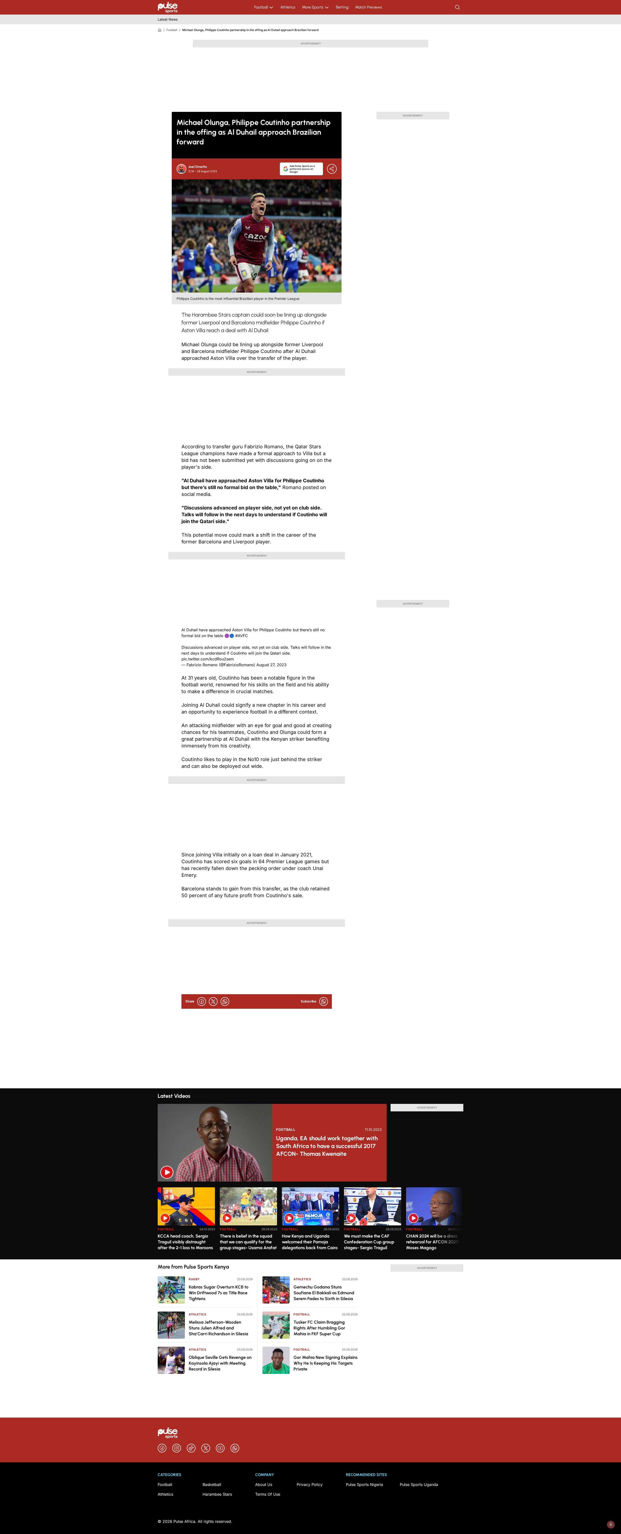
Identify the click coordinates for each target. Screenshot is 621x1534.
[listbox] (310, 1220)
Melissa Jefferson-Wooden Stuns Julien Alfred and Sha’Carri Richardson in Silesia (218, 1328)
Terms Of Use (267, 1494)
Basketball (212, 1484)
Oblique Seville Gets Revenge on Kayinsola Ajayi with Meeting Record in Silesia (220, 1363)
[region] (310, 1220)
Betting (342, 7)
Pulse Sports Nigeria (364, 1484)
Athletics (287, 7)
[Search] (458, 7)
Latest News (168, 19)
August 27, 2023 (271, 664)
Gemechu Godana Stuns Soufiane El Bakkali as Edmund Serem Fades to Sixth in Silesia (324, 1292)
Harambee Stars (217, 1494)
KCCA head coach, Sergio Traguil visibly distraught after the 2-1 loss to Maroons (185, 1241)
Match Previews (368, 7)
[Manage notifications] (611, 1524)
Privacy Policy (310, 1484)
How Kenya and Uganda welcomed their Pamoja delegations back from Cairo (310, 1241)
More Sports (312, 7)
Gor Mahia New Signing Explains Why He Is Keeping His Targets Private (326, 1363)
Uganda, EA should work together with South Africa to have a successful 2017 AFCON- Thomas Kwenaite (327, 1146)
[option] (186, 1221)
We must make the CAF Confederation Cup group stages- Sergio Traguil (369, 1241)
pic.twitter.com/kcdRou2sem (207, 658)
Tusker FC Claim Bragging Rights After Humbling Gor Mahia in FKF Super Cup (319, 1328)
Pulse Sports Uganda (419, 1484)
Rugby (194, 1279)
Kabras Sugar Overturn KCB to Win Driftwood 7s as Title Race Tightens (218, 1292)
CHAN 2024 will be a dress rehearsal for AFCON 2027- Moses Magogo (433, 1241)
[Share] (332, 169)
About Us (263, 1484)
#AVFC (241, 635)
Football (261, 7)
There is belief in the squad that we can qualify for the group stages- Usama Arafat (248, 1241)
